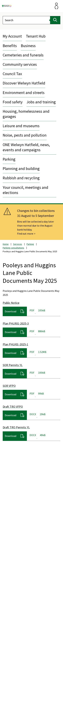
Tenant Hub (36, 36)
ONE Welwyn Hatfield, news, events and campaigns (26, 147)
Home (6, 244)
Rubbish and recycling (21, 177)
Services (17, 244)
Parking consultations (13, 247)
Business (28, 45)
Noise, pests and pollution (25, 135)
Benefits (10, 45)
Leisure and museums (21, 125)
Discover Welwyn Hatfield (24, 83)
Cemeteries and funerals (23, 55)
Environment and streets (24, 92)
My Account (12, 36)
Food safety (13, 102)
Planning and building (21, 168)
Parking (9, 159)
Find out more (25, 233)
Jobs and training (41, 102)
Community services (20, 64)
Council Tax (12, 73)
